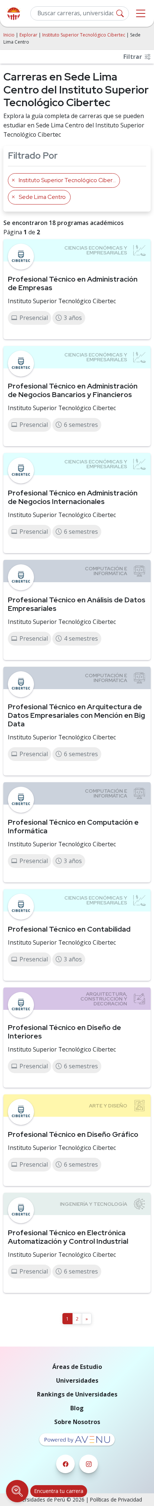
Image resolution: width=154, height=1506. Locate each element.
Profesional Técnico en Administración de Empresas (73, 283)
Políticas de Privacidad (116, 1499)
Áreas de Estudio (77, 1367)
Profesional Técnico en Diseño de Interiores (64, 1032)
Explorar (28, 35)
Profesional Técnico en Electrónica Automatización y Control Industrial (68, 1237)
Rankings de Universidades (77, 1394)
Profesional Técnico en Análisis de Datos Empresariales (76, 604)
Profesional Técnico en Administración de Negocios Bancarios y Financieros (73, 390)
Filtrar (133, 57)
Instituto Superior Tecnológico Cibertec (83, 35)
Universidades (77, 1380)
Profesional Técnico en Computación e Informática (73, 826)
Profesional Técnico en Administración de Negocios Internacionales (73, 497)
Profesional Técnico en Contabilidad (69, 929)
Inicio (9, 35)
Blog (77, 1408)
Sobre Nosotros (77, 1422)
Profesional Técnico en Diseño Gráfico (73, 1134)
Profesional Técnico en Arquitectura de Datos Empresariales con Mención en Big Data (76, 715)
